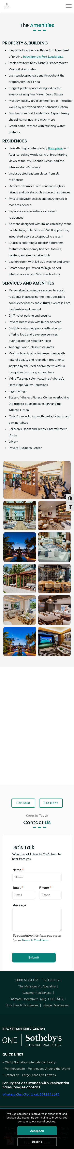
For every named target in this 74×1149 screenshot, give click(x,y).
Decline (37, 1141)
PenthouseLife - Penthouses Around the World (37, 1069)
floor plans (55, 148)
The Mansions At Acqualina (37, 986)
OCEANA (57, 999)
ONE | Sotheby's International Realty (30, 1062)
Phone (45, 888)
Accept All (37, 1130)
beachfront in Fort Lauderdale (43, 57)
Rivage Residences (55, 1005)
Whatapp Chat (12, 1094)
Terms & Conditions (35, 940)
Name (17, 870)
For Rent (51, 803)
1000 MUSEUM (26, 980)
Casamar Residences (37, 993)
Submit (34, 958)
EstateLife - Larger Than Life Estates (30, 1075)
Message (19, 905)
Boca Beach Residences (22, 1005)
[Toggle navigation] (67, 6)
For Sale (23, 803)
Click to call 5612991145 (41, 1094)
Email (17, 888)
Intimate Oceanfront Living (28, 999)
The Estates (50, 980)
